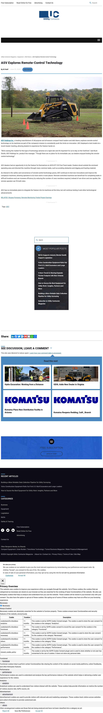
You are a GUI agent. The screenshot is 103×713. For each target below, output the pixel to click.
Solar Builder (21, 549)
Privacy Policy (57, 554)
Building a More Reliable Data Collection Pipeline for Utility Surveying (25, 482)
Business (4, 505)
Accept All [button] (21, 575)
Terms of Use (68, 554)
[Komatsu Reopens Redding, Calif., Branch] (76, 399)
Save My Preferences (22, 711)
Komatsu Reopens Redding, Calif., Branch (72, 412)
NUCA (3, 517)
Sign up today (52, 454)
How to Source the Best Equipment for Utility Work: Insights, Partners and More (52, 286)
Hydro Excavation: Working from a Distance (24, 384)
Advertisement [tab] (5, 691)
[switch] (1, 661)
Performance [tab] (4, 669)
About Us (38, 554)
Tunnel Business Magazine (54, 549)
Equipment (5, 509)
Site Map (77, 554)
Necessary (6, 606)
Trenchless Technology (35, 549)
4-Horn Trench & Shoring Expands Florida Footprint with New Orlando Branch (50, 276)
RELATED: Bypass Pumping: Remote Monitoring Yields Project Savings (26, 197)
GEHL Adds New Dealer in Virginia (69, 384)
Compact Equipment (8, 549)
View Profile (27, 69)
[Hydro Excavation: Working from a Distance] (27, 374)
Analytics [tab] (3, 680)
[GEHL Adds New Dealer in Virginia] (76, 374)
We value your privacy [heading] (9, 565)
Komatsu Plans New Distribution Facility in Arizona (24, 411)
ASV (7, 207)
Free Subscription (7, 3)
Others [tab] (2, 703)
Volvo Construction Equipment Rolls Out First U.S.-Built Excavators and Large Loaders (52, 265)
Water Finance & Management (77, 549)
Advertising (38, 3)
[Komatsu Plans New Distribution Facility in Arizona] (27, 399)
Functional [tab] (4, 658)
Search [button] (91, 3)
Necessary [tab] (4, 603)
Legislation (5, 513)
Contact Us (49, 3)
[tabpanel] (51, 632)
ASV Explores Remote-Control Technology (31, 63)
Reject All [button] (6, 711)
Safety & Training (7, 521)
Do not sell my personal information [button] (72, 573)
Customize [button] (9, 575)
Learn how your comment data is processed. (45, 353)
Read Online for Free (24, 3)
